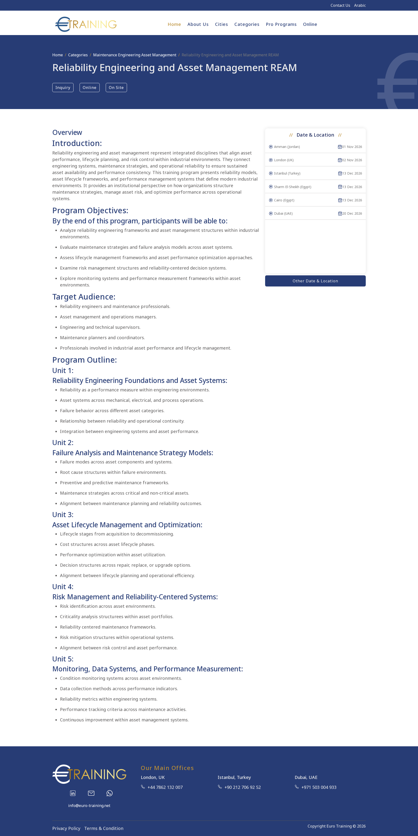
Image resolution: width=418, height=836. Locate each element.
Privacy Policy (66, 828)
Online (310, 24)
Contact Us (340, 5)
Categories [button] (247, 24)
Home (174, 24)
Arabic (360, 5)
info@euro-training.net (89, 805)
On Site (116, 87)
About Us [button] (198, 24)
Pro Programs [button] (281, 24)
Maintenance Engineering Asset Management (134, 55)
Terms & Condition (103, 828)
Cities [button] (221, 24)
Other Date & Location (315, 281)
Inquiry (62, 87)
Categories (78, 55)
